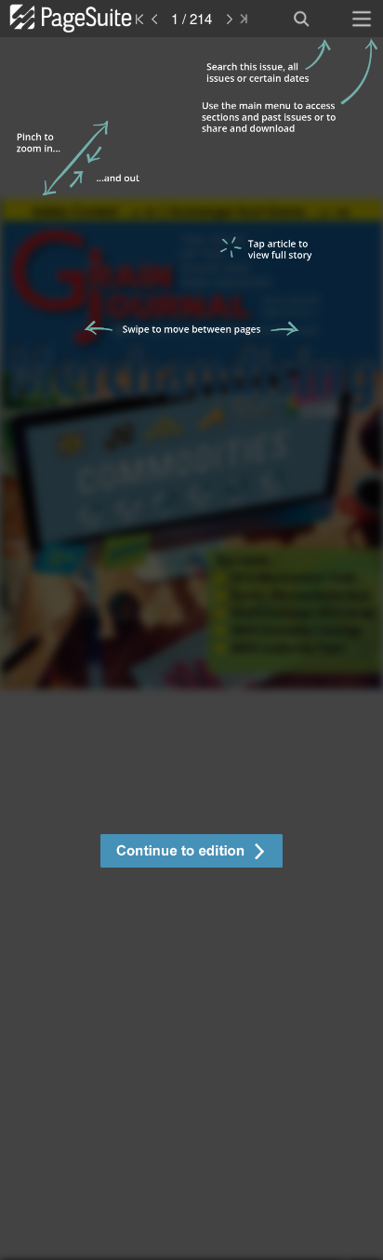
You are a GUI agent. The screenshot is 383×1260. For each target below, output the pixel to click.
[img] (191, 648)
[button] (191, 853)
